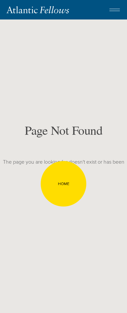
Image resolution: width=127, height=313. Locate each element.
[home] (38, 9)
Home (63, 183)
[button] (114, 9)
